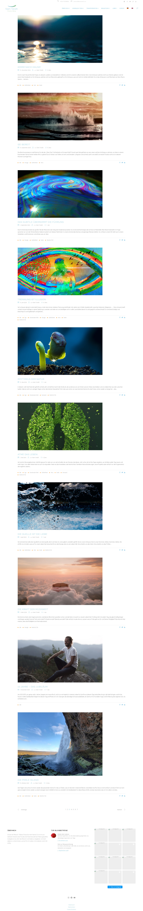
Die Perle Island (28, 780)
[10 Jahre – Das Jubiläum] (71, 658)
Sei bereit (24, 144)
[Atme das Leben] (71, 426)
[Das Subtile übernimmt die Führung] (71, 194)
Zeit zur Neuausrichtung (65, 844)
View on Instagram (116, 887)
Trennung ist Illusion (32, 299)
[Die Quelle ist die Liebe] (71, 506)
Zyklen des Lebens (63, 834)
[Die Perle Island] (71, 744)
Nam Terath (40, 70)
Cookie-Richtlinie (71, 909)
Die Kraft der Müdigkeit (33, 609)
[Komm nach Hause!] (71, 39)
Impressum (72, 905)
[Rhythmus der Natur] (71, 351)
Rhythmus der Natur (31, 379)
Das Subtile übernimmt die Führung (41, 222)
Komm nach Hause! (29, 67)
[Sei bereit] (71, 116)
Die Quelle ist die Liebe (32, 534)
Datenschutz (71, 907)
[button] (101, 835)
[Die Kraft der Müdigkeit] (71, 581)
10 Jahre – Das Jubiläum (33, 686)
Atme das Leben (28, 454)
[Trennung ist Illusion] (71, 271)
